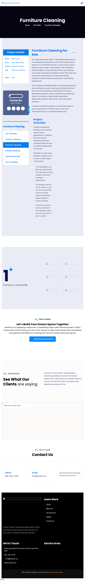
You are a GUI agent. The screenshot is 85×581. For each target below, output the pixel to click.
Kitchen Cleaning (12, 150)
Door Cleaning (11, 162)
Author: (8, 66)
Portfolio (37, 25)
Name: (7, 59)
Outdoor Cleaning (13, 139)
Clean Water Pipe (12, 156)
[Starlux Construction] (11, 3)
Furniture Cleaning (13, 145)
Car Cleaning (11, 133)
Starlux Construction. (55, 572)
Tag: (6, 70)
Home (27, 25)
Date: (7, 62)
